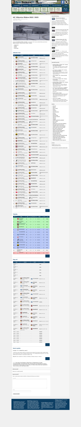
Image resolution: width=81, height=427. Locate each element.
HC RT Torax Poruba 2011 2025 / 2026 (62, 29)
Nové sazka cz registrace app (58, 128)
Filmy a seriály (55, 108)
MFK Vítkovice (25, 5)
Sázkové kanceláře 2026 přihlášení (59, 130)
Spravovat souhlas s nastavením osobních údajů (59, 147)
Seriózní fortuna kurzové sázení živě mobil (60, 135)
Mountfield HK (45, 364)
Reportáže (54, 114)
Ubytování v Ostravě (56, 116)
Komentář (14, 378)
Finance (54, 109)
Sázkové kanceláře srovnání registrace (59, 140)
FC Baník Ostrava (17, 5)
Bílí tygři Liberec (29, 362)
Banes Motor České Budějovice (21, 362)
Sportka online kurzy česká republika (59, 127)
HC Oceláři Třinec (39, 363)
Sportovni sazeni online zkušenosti (58, 136)
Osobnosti (54, 110)
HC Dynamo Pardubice (17, 363)
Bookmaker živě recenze (57, 134)
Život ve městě (55, 121)
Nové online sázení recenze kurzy (58, 124)
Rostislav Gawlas (56, 64)
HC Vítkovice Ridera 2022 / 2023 (25, 17)
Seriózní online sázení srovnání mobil (59, 137)
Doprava (54, 107)
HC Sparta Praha (21, 364)
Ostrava (66, 5)
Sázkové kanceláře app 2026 (57, 131)
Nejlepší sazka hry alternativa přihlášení (59, 123)
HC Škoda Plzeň (15, 364)
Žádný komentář (64, 40)
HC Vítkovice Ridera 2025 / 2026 (61, 39)
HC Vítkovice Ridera (45, 5)
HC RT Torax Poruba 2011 (56, 5)
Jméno (14, 389)
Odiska (59, 98)
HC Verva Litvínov (28, 364)
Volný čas (54, 117)
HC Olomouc (44, 363)
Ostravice (57, 50)
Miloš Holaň (40, 364)
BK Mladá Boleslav (36, 362)
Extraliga (40, 362)
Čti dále (53, 27)
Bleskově (54, 106)
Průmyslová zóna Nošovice (60, 18)
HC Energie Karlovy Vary (25, 363)
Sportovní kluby (55, 115)
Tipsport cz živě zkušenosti (57, 129)
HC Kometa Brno (33, 363)
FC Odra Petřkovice (35, 5)
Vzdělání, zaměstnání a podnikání (58, 120)
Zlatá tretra (51, 3)
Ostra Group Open (45, 3)
